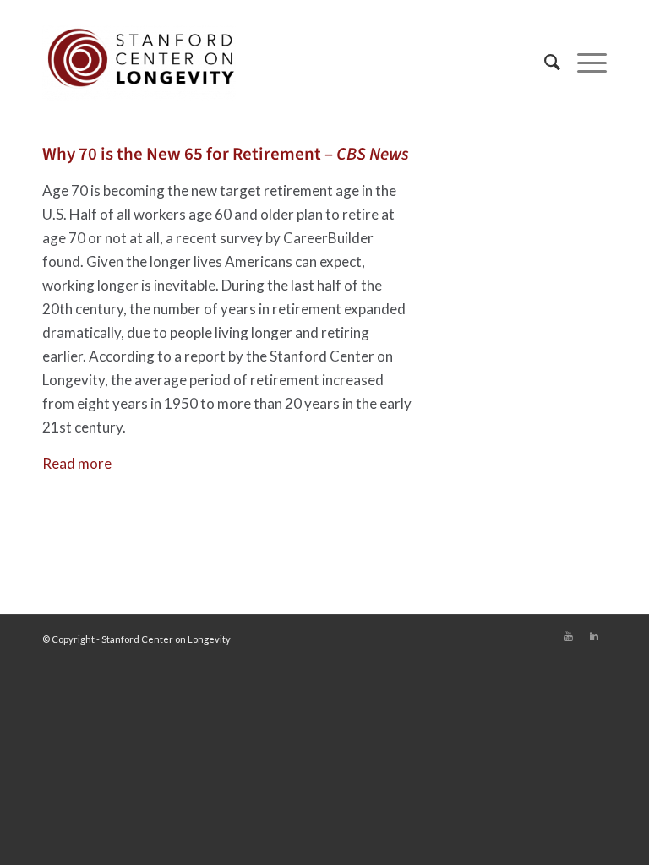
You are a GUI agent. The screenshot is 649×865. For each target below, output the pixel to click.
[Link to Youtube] (568, 636)
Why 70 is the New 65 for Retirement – (225, 153)
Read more (77, 463)
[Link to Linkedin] (594, 636)
